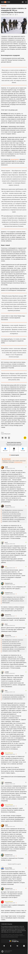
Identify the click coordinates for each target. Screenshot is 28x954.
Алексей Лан (8, 505)
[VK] (17, 946)
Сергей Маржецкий (5, 433)
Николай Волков (9, 752)
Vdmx (6, 690)
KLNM (6, 467)
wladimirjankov (8, 782)
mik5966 (7, 672)
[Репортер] (5, 2)
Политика (3, 5)
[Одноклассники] (11, 946)
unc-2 (6, 542)
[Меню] (26, 2)
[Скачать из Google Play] (14, 941)
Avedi (6, 624)
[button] (22, 2)
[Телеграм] (4, 946)
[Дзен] (24, 946)
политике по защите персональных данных (9, 936)
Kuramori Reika (8, 868)
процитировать (15, 159)
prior (6, 566)
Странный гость (9, 583)
